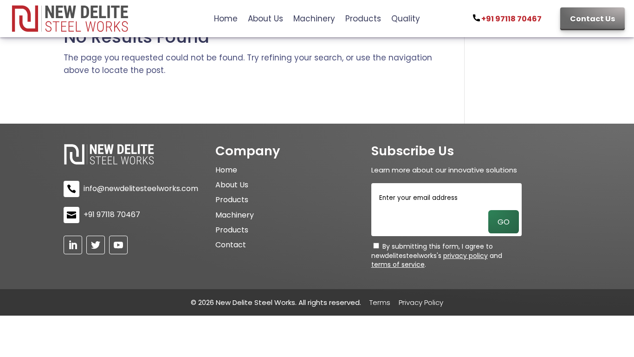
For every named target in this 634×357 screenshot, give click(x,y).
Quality (405, 19)
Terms (379, 302)
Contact (230, 244)
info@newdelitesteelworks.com (141, 188)
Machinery (314, 19)
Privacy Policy (421, 302)
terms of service (398, 264)
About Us (265, 19)
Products (363, 19)
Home (226, 19)
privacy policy (465, 255)
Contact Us (592, 18)
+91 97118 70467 (511, 18)
